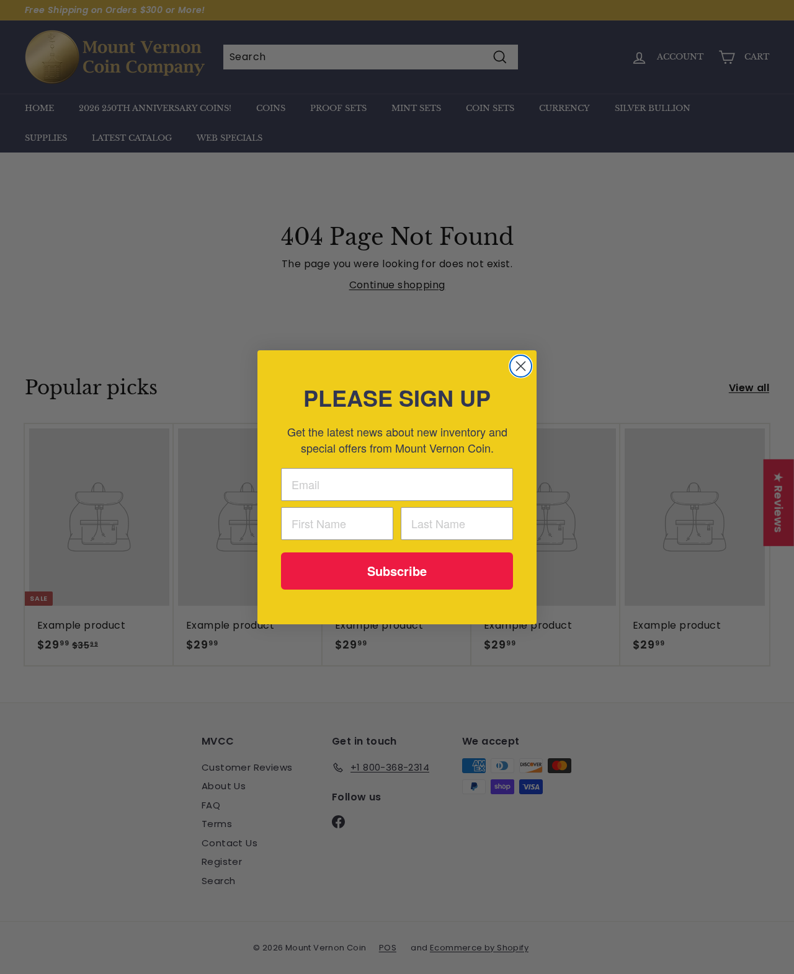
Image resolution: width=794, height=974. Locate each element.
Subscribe (397, 571)
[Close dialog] (521, 366)
